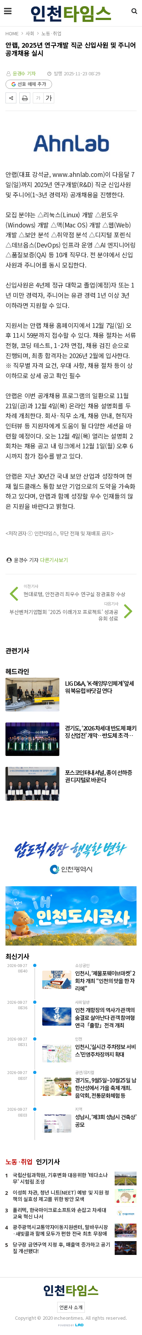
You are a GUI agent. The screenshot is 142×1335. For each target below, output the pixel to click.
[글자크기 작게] (38, 97)
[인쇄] (24, 97)
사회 (29, 33)
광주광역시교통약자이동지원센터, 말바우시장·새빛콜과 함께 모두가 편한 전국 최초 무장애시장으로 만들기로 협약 (60, 1233)
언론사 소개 (70, 1307)
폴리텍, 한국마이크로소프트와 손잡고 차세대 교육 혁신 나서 (59, 1213)
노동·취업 (51, 33)
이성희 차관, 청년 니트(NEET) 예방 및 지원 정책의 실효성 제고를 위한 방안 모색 (61, 1196)
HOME (11, 33)
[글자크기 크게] (48, 97)
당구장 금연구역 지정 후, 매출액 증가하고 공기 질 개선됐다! (61, 1248)
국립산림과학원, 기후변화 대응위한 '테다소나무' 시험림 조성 (60, 1178)
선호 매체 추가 (31, 83)
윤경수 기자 (24, 73)
